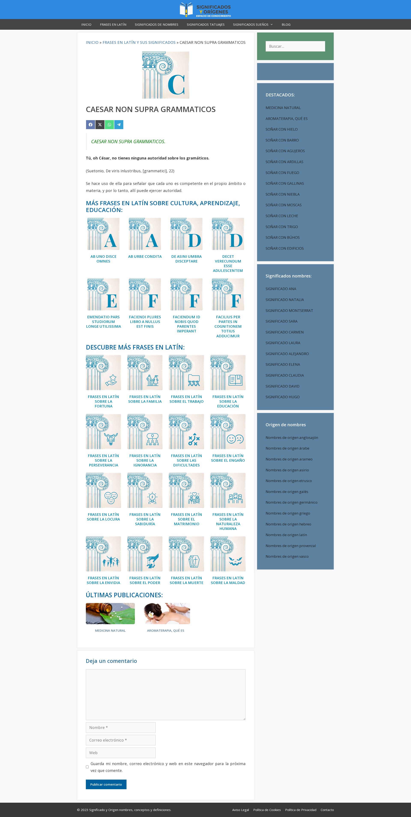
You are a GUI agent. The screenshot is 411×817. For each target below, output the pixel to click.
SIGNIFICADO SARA (282, 321)
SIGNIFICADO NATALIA (285, 299)
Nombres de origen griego (288, 513)
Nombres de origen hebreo (288, 524)
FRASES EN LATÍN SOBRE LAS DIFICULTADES (186, 460)
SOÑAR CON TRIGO (282, 226)
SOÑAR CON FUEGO (282, 172)
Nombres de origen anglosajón (292, 437)
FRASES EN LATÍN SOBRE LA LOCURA (103, 517)
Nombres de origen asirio (287, 469)
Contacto (327, 810)
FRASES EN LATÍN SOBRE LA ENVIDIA (103, 580)
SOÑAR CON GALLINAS (285, 183)
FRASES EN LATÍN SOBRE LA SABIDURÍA (145, 519)
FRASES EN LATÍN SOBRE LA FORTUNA (103, 401)
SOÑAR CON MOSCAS (284, 204)
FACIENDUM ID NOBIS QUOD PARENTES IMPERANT (186, 324)
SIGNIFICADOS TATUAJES (206, 24)
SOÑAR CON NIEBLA (283, 194)
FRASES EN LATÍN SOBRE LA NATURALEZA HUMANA (228, 521)
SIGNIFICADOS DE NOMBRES (156, 24)
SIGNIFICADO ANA (281, 288)
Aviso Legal (240, 810)
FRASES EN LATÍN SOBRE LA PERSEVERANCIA (103, 460)
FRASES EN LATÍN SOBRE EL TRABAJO (187, 399)
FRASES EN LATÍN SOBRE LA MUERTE (186, 580)
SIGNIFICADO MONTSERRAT (289, 310)
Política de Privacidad (300, 810)
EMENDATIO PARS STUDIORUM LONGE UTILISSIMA (103, 322)
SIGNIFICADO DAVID (282, 386)
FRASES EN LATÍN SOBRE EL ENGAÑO (228, 458)
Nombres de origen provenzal (291, 545)
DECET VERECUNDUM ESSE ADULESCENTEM (228, 263)
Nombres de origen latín (286, 534)
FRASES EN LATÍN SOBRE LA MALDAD (228, 580)
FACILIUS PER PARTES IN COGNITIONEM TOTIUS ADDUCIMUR (228, 326)
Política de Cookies (267, 810)
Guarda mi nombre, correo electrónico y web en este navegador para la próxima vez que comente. (168, 767)
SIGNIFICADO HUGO (283, 396)
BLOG (286, 24)
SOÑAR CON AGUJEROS (285, 150)
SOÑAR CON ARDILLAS (284, 161)
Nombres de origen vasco (287, 556)
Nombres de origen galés (287, 491)
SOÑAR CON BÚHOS (283, 237)
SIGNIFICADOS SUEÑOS (250, 24)
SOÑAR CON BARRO (282, 140)
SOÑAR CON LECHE (282, 215)
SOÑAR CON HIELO (282, 129)
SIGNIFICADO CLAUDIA (285, 375)
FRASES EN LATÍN (113, 24)
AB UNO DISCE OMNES (103, 259)
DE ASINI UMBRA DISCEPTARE (186, 259)
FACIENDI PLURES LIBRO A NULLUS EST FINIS (145, 322)
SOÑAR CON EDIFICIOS (285, 248)
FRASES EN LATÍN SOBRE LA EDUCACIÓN (228, 401)
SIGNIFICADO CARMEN (285, 332)
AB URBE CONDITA (145, 256)
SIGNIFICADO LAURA (283, 342)
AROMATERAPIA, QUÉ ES (165, 630)
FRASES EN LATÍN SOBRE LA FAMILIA (145, 399)
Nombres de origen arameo (289, 459)
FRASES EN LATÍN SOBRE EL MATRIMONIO (186, 519)
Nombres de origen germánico (291, 502)
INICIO (86, 24)
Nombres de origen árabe (287, 448)
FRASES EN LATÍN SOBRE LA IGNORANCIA (145, 460)
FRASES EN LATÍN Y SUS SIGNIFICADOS (139, 42)
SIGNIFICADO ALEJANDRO (287, 353)
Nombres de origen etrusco (289, 480)
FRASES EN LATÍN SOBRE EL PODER (145, 580)
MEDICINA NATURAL (110, 630)
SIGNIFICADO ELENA (283, 364)
